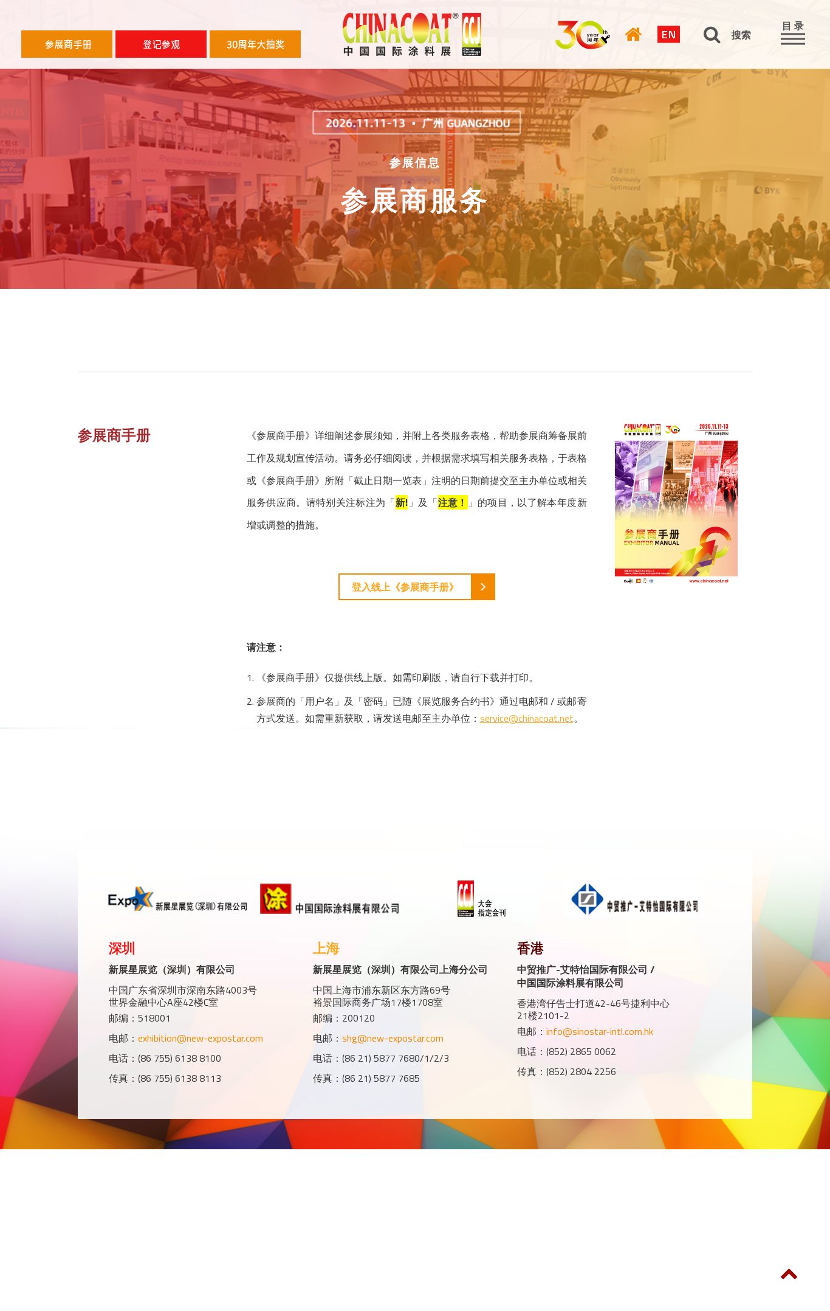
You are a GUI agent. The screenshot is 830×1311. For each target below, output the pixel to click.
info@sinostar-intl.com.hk (599, 1031)
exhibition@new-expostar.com (200, 1038)
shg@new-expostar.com (393, 1038)
